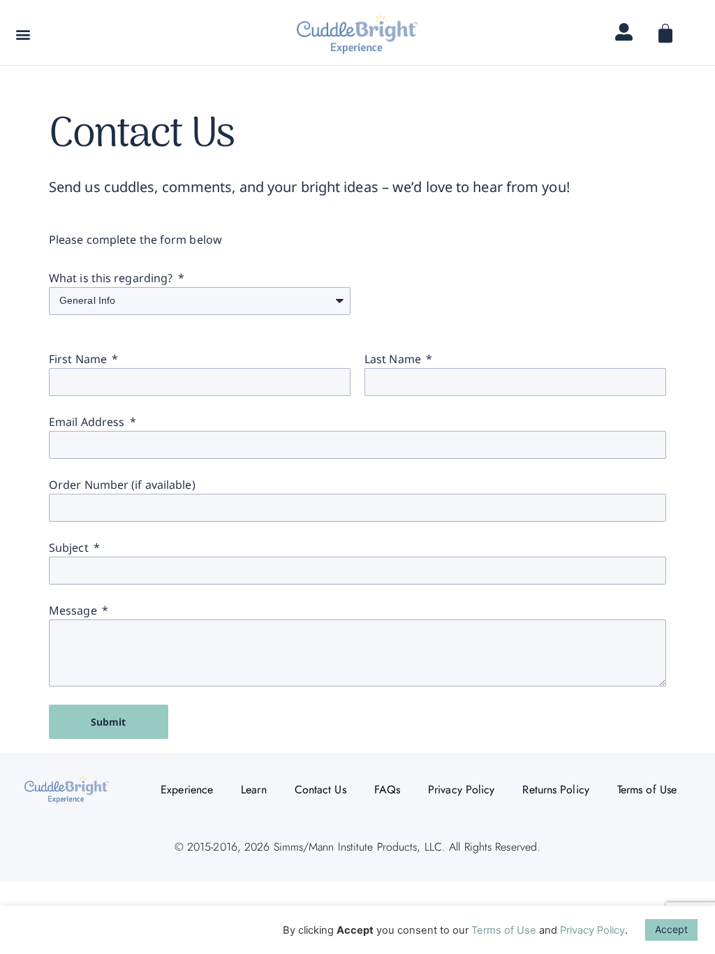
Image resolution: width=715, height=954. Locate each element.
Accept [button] (671, 929)
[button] (22, 33)
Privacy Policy (461, 789)
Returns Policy (555, 789)
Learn (254, 789)
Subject (70, 547)
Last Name (394, 359)
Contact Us (320, 789)
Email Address (88, 422)
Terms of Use (647, 789)
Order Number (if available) (122, 484)
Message (74, 610)
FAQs (387, 789)
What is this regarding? (112, 278)
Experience (187, 789)
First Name (79, 359)
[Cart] (665, 36)
